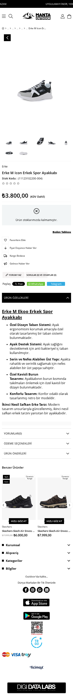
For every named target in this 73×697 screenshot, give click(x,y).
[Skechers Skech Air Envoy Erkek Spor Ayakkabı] (19, 498)
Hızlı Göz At (18, 521)
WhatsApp (37, 284)
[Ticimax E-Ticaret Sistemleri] (36, 668)
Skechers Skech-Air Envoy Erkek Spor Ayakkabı (54, 530)
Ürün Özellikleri (16, 298)
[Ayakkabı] (15, 28)
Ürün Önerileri (15, 453)
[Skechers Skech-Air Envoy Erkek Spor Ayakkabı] (54, 498)
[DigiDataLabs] (36, 688)
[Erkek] (10, 28)
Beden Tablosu (62, 232)
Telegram (56, 284)
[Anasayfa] (5, 28)
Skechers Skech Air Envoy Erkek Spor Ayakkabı (19, 530)
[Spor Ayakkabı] (24, 28)
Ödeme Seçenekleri (18, 443)
